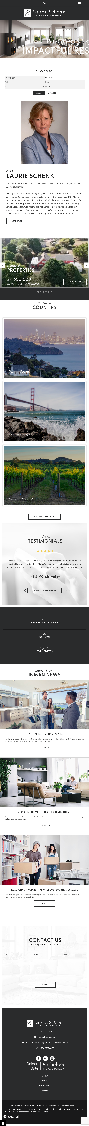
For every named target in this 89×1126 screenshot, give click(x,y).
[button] (3, 1123)
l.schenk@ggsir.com (47, 1037)
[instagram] (52, 1058)
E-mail (64, 954)
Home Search (45, 1086)
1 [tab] (38, 292)
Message (9, 966)
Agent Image (69, 1105)
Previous (2, 265)
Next (86, 265)
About (45, 1076)
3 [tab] (43, 292)
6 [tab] (51, 292)
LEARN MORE (17, 221)
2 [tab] (41, 292)
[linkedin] (45, 1058)
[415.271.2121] (44, 3)
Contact (45, 1090)
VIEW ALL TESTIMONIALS (45, 591)
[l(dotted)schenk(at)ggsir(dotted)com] (79, 3)
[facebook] (38, 1058)
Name (8, 954)
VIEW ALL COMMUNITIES (44, 516)
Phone (36, 954)
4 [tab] (46, 292)
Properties (45, 1081)
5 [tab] (48, 292)
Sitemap (38, 1105)
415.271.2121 (46, 1032)
